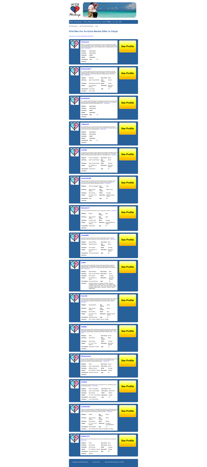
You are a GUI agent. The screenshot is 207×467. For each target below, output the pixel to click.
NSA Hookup (85, 462)
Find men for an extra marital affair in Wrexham (81, 36)
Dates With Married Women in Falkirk (114, 462)
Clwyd (96, 26)
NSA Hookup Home (73, 26)
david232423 (85, 98)
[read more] (87, 48)
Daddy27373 (85, 436)
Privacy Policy (96, 462)
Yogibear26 (85, 124)
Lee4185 (84, 150)
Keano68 (84, 296)
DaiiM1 (83, 262)
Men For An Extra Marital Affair (86, 26)
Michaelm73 (85, 208)
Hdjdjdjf (84, 327)
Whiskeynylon (86, 356)
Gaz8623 (84, 382)
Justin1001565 (86, 178)
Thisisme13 (85, 42)
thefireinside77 (86, 69)
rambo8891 (85, 235)
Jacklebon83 (85, 406)
